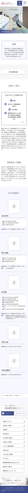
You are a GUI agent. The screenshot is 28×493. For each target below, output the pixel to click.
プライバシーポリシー (20, 487)
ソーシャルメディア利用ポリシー (9, 487)
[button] (24, 421)
